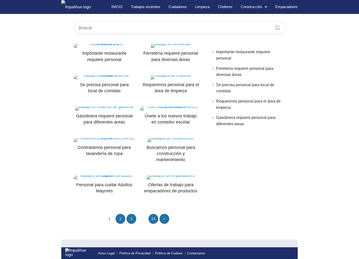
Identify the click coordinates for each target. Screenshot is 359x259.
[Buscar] (276, 26)
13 (153, 219)
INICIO (117, 7)
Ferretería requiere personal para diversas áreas (244, 71)
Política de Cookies (169, 253)
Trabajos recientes (145, 7)
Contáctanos (196, 253)
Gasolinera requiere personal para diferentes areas (245, 120)
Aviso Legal (106, 253)
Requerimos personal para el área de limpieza (248, 104)
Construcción (251, 7)
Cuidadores (178, 7)
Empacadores (286, 7)
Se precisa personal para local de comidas (245, 88)
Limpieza (202, 7)
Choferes (225, 7)
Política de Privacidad (134, 253)
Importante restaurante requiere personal (243, 55)
